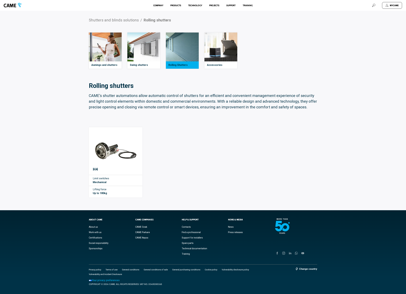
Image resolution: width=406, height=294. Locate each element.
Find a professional (191, 232)
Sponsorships (95, 248)
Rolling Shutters (178, 64)
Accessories (214, 64)
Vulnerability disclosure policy (235, 269)
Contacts (186, 227)
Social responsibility (98, 243)
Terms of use (112, 269)
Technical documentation (194, 248)
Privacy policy (95, 269)
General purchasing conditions (186, 269)
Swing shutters (139, 64)
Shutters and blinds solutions (114, 20)
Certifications (95, 237)
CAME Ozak (141, 227)
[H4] (115, 148)
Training (248, 5)
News (231, 227)
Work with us (95, 232)
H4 (95, 169)
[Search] (373, 5)
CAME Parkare (142, 232)
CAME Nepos (141, 237)
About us (93, 227)
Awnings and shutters (104, 64)
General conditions (130, 269)
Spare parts (187, 243)
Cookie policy (211, 269)
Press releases (235, 232)
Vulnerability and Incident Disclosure (105, 274)
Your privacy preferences (106, 280)
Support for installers (192, 237)
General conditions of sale (156, 269)
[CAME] (12, 5)
